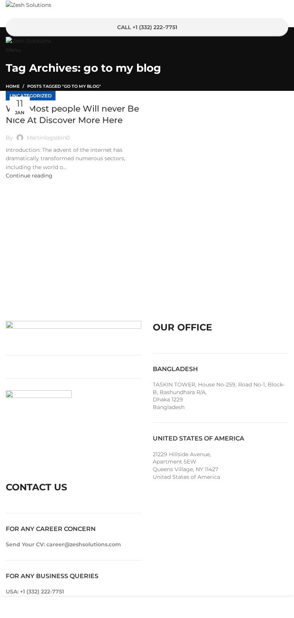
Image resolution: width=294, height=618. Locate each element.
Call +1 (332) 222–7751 (147, 27)
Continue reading (29, 175)
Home (13, 86)
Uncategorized (31, 96)
